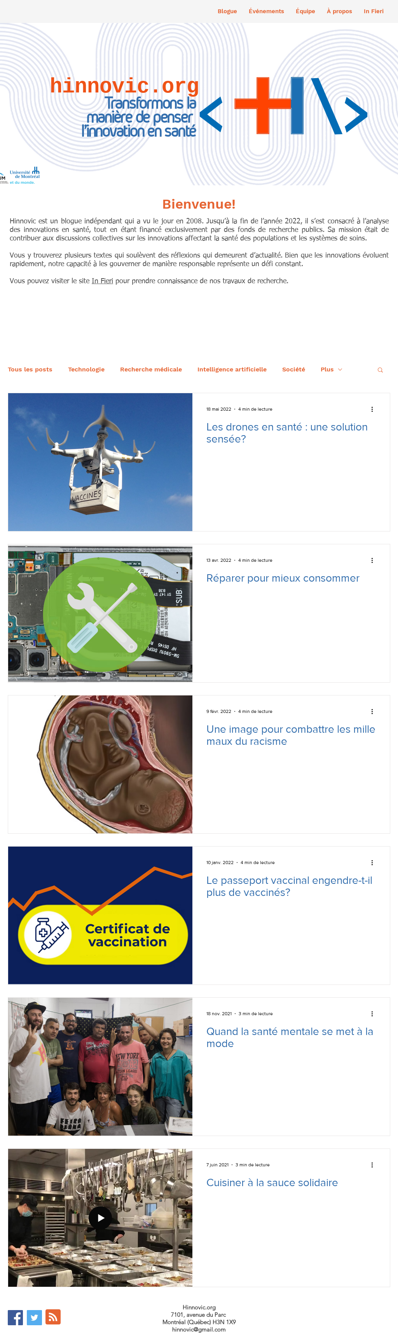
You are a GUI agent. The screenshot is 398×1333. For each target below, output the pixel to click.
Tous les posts (30, 369)
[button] (266, 11)
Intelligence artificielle (232, 369)
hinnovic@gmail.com (199, 1329)
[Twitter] (34, 1317)
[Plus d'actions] (374, 409)
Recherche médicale (151, 369)
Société (293, 369)
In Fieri (102, 281)
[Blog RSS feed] (53, 1317)
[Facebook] (15, 1317)
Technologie (86, 369)
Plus (327, 369)
